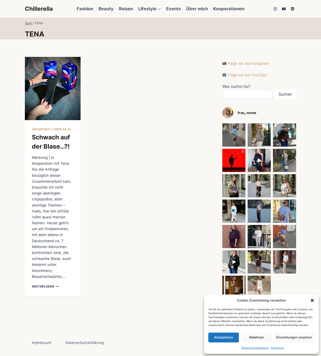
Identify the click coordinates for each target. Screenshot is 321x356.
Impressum (277, 347)
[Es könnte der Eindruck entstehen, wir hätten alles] (259, 262)
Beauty (106, 8)
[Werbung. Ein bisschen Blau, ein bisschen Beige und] (233, 135)
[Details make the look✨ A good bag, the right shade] (284, 135)
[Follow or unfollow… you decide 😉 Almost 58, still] (284, 185)
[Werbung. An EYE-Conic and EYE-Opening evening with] (233, 160)
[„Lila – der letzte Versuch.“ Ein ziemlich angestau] (233, 236)
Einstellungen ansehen (294, 337)
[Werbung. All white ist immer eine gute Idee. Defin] (233, 211)
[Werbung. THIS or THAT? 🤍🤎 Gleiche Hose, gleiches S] (259, 236)
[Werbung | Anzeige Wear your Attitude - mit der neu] (233, 262)
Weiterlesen (45, 286)
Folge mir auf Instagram (248, 63)
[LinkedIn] (292, 8)
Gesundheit (41, 129)
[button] (312, 300)
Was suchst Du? (236, 86)
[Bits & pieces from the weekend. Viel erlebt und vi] (284, 236)
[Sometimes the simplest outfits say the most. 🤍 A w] (284, 211)
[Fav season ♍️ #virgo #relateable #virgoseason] (259, 135)
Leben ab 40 (62, 129)
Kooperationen (228, 8)
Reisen (126, 8)
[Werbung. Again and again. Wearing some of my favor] (284, 262)
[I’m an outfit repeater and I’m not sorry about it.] (259, 287)
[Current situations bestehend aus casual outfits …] (284, 160)
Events (173, 8)
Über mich (197, 8)
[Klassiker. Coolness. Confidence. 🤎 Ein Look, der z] (233, 185)
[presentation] (53, 88)
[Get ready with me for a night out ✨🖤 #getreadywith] (259, 160)
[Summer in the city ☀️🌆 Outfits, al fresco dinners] (259, 211)
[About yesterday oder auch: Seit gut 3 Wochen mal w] (233, 287)
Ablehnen (256, 337)
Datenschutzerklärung (255, 347)
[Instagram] (275, 8)
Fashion (85, 8)
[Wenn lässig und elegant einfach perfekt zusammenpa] (259, 185)
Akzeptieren (223, 337)
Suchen (285, 94)
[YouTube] (284, 8)
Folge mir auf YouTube (247, 75)
